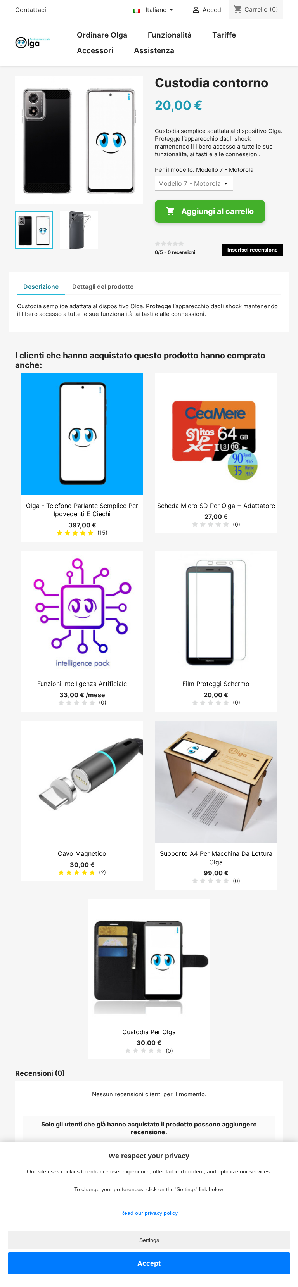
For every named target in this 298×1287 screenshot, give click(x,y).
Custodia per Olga (149, 1032)
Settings (149, 1240)
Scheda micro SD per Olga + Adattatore (216, 506)
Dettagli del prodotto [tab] (103, 286)
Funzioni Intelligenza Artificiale (82, 684)
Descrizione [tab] (41, 286)
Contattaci (30, 10)
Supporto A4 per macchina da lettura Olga (216, 858)
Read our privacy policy (149, 1213)
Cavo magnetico (82, 853)
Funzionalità (170, 35)
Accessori (95, 50)
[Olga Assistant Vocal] (32, 42)
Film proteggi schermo (215, 684)
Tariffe (224, 35)
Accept (149, 1263)
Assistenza (154, 50)
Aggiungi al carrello (210, 211)
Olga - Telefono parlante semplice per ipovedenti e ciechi (82, 510)
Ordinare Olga (102, 35)
